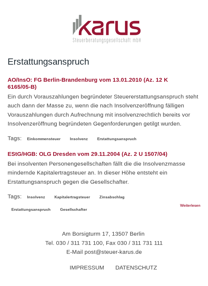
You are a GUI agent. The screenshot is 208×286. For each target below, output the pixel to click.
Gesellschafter (73, 209)
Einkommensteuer (43, 139)
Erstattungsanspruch (116, 139)
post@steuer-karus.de (113, 252)
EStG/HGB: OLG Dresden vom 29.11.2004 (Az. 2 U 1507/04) (87, 154)
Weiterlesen (190, 205)
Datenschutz (136, 267)
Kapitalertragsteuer (72, 197)
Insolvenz (79, 139)
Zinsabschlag (112, 197)
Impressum (87, 267)
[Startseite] (107, 41)
